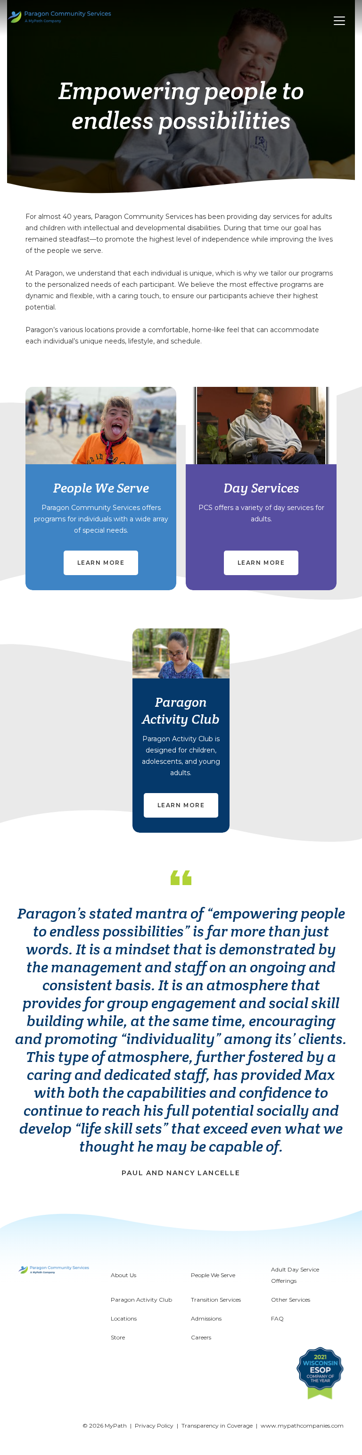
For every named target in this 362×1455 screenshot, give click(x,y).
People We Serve (213, 1275)
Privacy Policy (154, 1425)
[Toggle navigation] (339, 21)
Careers (201, 1337)
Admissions (206, 1318)
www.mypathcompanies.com (302, 1425)
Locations (124, 1318)
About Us (123, 1275)
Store (118, 1337)
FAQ (277, 1318)
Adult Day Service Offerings (295, 1275)
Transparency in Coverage (217, 1425)
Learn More (101, 562)
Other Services (290, 1299)
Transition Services (216, 1299)
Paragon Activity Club (141, 1299)
